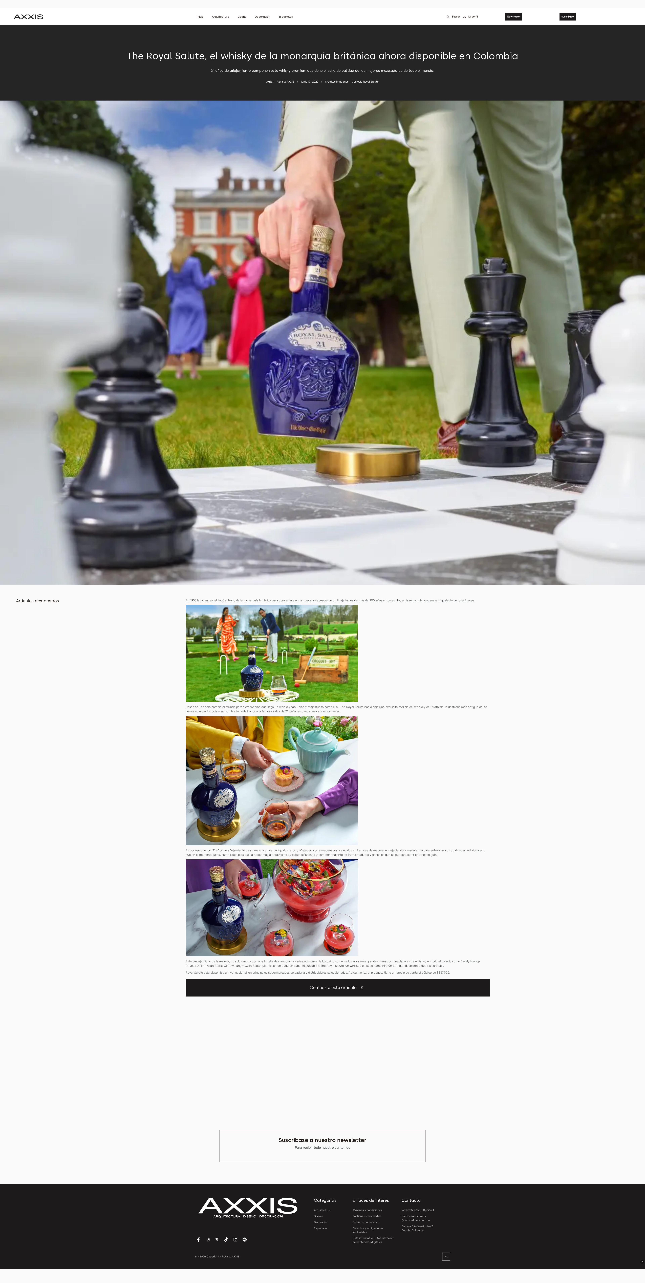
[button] (362, 987)
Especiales (286, 16)
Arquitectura (220, 16)
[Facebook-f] (200, 1241)
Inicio (200, 16)
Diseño (242, 16)
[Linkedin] (237, 1241)
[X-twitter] (219, 1241)
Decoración (262, 16)
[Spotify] (247, 1241)
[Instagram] (210, 1241)
